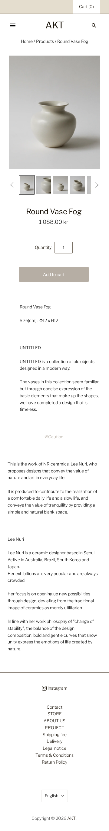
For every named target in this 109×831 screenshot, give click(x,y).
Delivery (54, 741)
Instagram (57, 688)
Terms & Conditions (54, 755)
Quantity (43, 247)
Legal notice (54, 748)
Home (27, 41)
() (86, 6)
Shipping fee (55, 734)
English (51, 795)
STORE (55, 713)
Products (45, 41)
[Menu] (12, 25)
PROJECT (54, 727)
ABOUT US (54, 720)
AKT (71, 818)
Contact (54, 707)
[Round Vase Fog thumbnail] (27, 185)
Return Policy (54, 762)
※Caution (54, 436)
